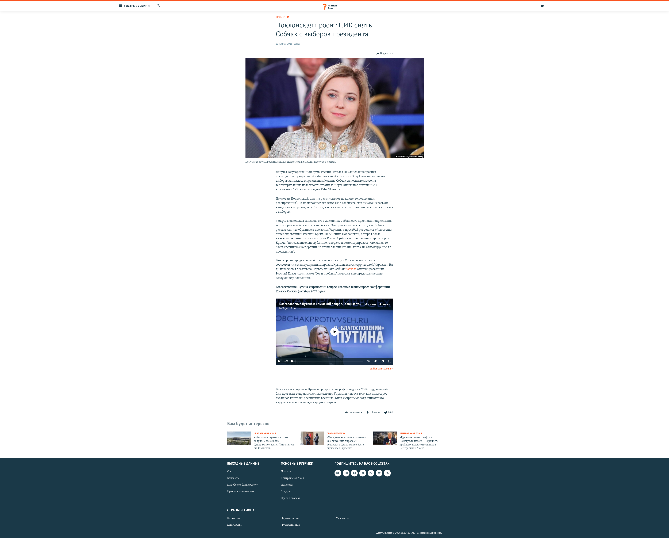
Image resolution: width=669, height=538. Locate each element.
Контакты (233, 478)
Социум (286, 491)
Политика (287, 484)
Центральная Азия (265, 433)
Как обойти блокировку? (242, 484)
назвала (351, 269)
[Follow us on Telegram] (362, 473)
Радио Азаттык (291, 308)
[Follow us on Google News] (379, 473)
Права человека (336, 433)
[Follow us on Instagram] (346, 473)
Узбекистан (343, 518)
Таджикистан (290, 518)
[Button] (384, 53)
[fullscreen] (389, 361)
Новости (282, 17)
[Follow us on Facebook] (354, 473)
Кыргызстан (234, 525)
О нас (230, 471)
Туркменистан (291, 525)
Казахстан (233, 518)
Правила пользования (240, 491)
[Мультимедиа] (542, 5)
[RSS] (387, 473)
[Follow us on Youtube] (337, 473)
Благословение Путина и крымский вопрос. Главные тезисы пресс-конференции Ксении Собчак (349, 304)
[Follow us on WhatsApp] (371, 473)
